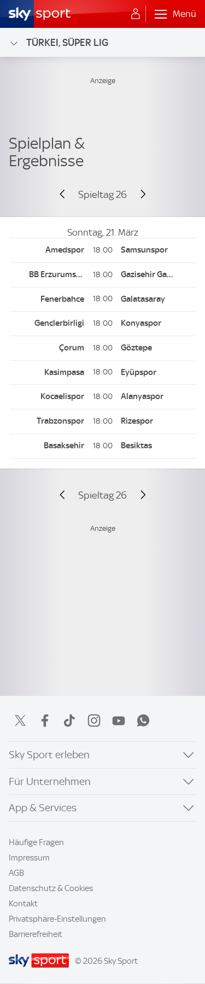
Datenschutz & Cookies (51, 888)
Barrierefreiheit (35, 934)
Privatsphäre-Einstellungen (57, 919)
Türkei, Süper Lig (67, 42)
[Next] (138, 195)
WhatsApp (143, 720)
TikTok (69, 720)
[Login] (136, 14)
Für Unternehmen (50, 781)
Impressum (29, 858)
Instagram (94, 720)
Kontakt (23, 904)
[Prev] (67, 195)
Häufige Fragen (36, 842)
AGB (16, 873)
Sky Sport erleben (49, 754)
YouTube (118, 720)
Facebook (44, 720)
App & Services (43, 807)
